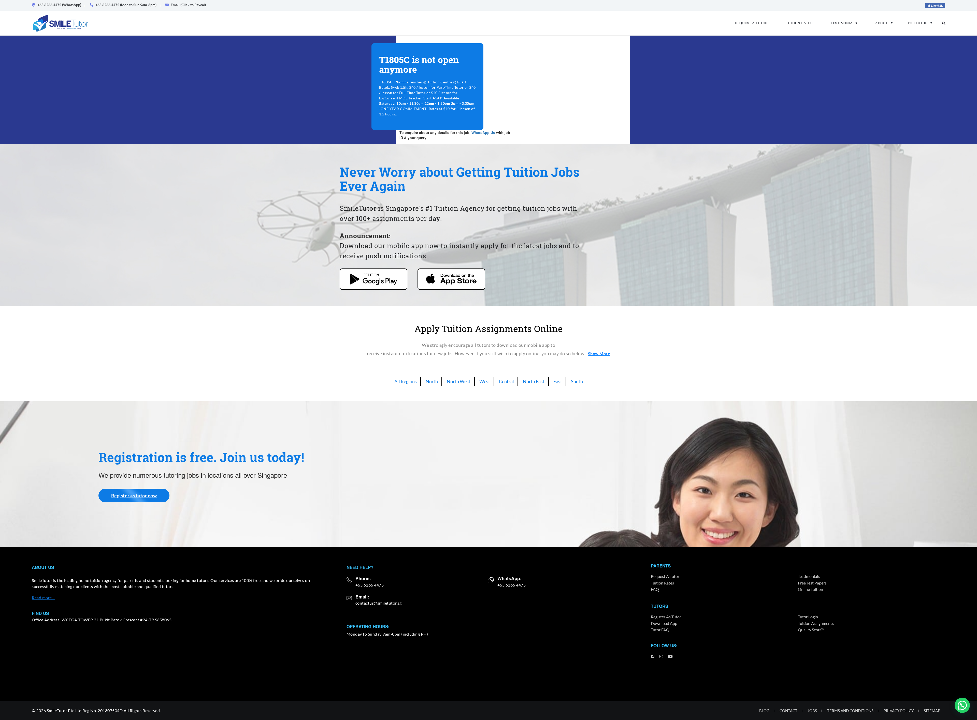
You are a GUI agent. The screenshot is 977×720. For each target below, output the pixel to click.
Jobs (812, 710)
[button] (962, 705)
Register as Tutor (666, 616)
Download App (664, 623)
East (557, 381)
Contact (788, 710)
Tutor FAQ (660, 629)
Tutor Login (808, 616)
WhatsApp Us (483, 132)
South (577, 381)
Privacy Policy (899, 710)
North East (533, 381)
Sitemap (932, 710)
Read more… (43, 597)
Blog (764, 710)
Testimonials (844, 23)
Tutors (659, 606)
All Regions (405, 381)
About (881, 23)
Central (506, 381)
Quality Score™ (811, 629)
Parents (661, 566)
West (484, 381)
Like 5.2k (936, 5)
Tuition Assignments (816, 623)
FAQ (655, 589)
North (432, 381)
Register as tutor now (134, 495)
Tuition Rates (799, 23)
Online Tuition (810, 589)
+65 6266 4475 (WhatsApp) (59, 5)
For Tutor (918, 23)
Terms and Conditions (850, 710)
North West (458, 381)
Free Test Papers (812, 582)
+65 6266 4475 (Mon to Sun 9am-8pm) (125, 5)
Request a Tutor (751, 23)
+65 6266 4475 (369, 584)
